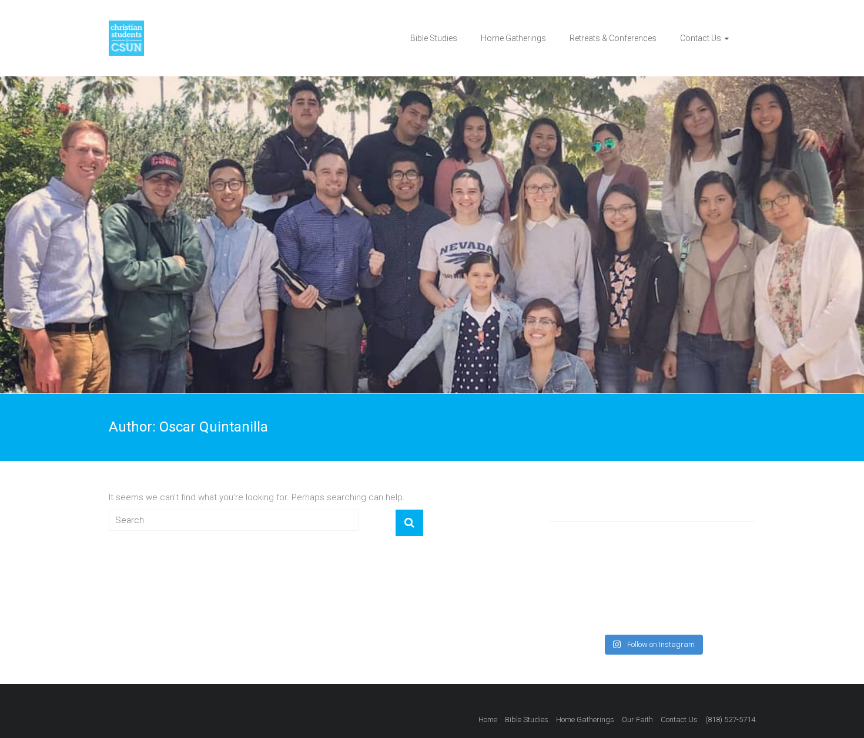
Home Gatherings (513, 38)
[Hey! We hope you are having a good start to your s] (723, 607)
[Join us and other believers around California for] (652, 607)
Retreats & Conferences (613, 38)
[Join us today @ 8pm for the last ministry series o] (582, 565)
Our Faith (637, 719)
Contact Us (700, 38)
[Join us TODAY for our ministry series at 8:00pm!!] (652, 565)
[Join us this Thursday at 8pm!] (723, 565)
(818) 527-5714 (730, 719)
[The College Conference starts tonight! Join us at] (582, 607)
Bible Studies (433, 38)
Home (487, 719)
